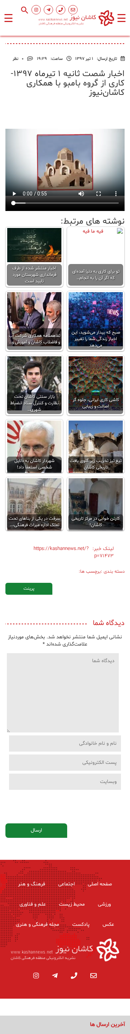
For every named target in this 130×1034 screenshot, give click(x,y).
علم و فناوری (33, 904)
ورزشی (104, 904)
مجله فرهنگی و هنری (37, 924)
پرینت (28, 588)
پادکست (81, 924)
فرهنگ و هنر (31, 884)
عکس (108, 924)
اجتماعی (66, 884)
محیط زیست (72, 904)
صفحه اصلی (100, 884)
